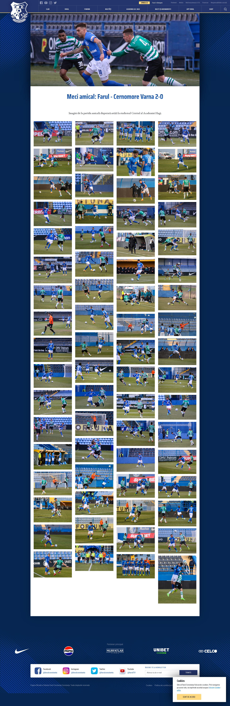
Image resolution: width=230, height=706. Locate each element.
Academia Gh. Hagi (133, 9)
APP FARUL (190, 9)
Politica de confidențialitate (165, 685)
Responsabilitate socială (219, 3)
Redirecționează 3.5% (193, 3)
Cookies (149, 685)
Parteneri (174, 3)
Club (47, 9)
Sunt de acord (189, 697)
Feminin (87, 9)
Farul (67, 9)
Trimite (188, 673)
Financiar (205, 3)
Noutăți (108, 9)
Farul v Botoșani (157, 3)
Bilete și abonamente (163, 9)
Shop (211, 9)
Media (181, 3)
